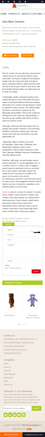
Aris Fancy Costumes (31, 425)
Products (14, 14)
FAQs (6, 381)
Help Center (8, 378)
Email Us (29, 55)
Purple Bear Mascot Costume (33, 316)
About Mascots (9, 374)
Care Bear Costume (22, 218)
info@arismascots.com (18, 350)
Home (4, 14)
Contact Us (8, 385)
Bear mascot (10, 315)
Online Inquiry (12, 55)
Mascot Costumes (32, 14)
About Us (7, 367)
